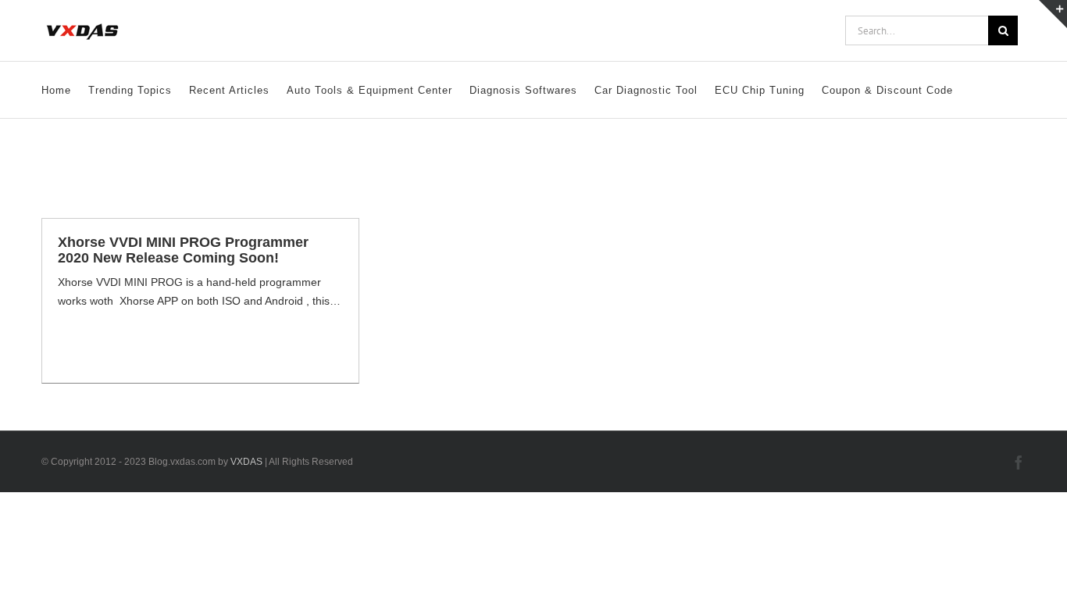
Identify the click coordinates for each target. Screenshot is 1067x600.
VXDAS (246, 461)
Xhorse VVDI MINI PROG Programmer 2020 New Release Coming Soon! (183, 250)
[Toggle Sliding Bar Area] (1053, 14)
